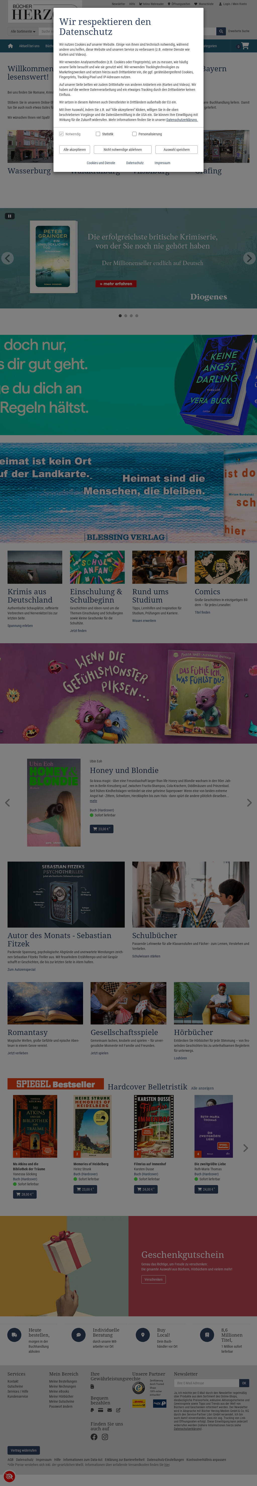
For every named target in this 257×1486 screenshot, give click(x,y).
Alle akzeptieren (74, 150)
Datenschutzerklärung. (182, 120)
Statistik (107, 134)
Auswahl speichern (177, 150)
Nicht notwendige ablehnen (123, 150)
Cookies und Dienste (101, 163)
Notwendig (73, 134)
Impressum (162, 163)
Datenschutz (135, 163)
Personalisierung (150, 134)
